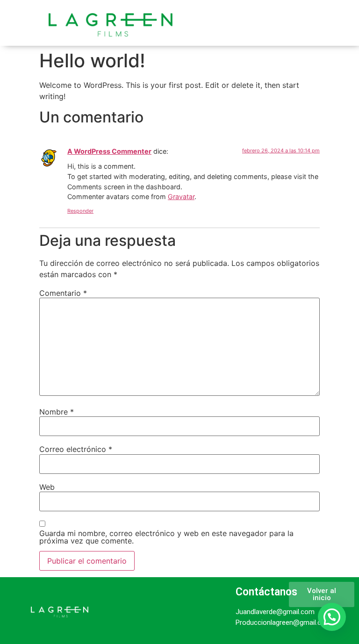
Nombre (56, 411)
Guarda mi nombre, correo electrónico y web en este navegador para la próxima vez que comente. (166, 537)
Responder (80, 211)
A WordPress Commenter (109, 151)
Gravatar (181, 196)
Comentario (63, 293)
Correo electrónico (75, 449)
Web (47, 487)
